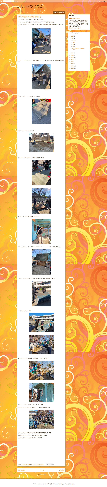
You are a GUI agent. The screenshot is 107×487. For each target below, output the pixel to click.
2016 (72, 63)
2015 (72, 66)
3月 (73, 44)
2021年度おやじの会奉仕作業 (29, 17)
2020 (72, 55)
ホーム (42, 470)
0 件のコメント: (40, 464)
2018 (72, 59)
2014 (72, 68)
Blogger (72, 483)
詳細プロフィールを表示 (75, 28)
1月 (73, 46)
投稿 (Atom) (42, 474)
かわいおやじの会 (30, 6)
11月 (73, 40)
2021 (72, 53)
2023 (72, 36)
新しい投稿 (21, 470)
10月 (73, 42)
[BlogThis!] (48, 464)
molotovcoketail (58, 483)
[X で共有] (50, 464)
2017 (72, 61)
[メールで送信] (47, 464)
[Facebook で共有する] (51, 464)
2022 (72, 38)
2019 (72, 57)
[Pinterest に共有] (53, 464)
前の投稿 (61, 470)
